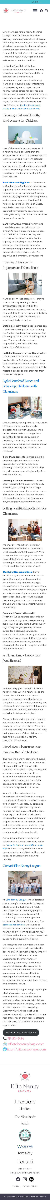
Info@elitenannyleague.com (25, 1173)
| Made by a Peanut (37, 1197)
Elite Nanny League (16, 899)
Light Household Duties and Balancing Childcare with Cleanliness (21, 386)
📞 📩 (24, 1044)
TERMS (16, 1186)
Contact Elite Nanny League (21, 866)
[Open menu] (35, 10)
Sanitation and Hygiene (16, 182)
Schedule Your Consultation (21, 1032)
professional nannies (14, 924)
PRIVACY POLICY (29, 1186)
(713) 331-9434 (25, 1169)
